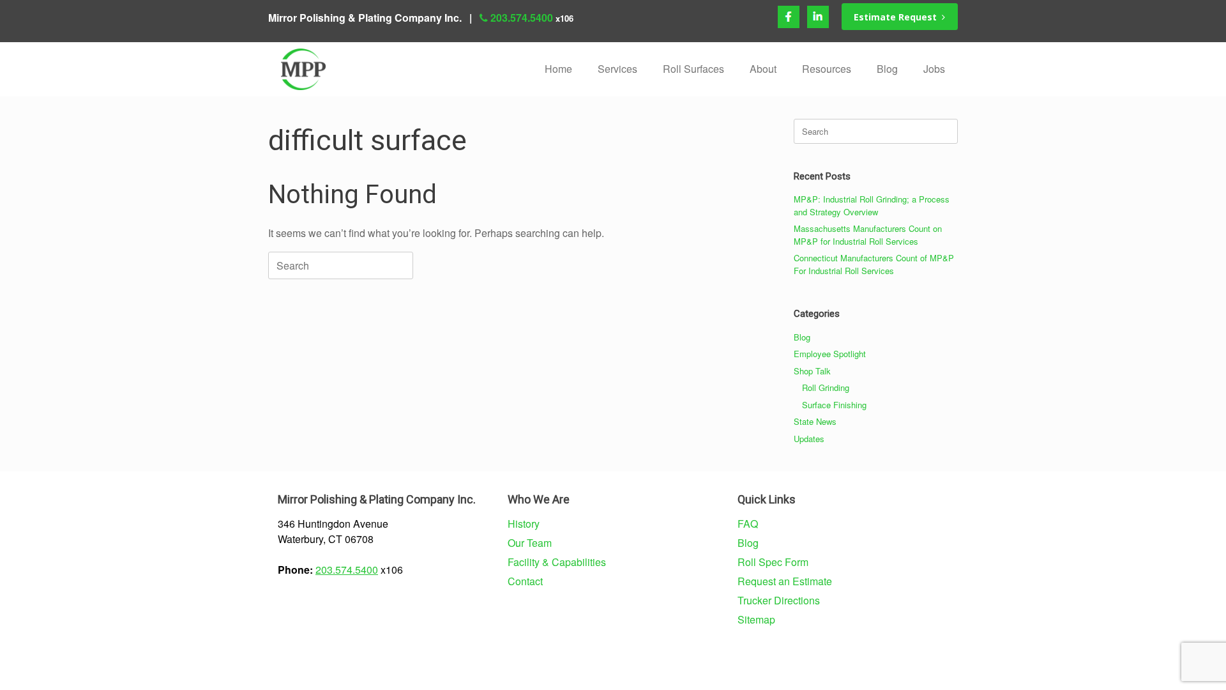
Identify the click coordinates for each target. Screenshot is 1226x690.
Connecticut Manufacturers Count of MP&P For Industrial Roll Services (874, 264)
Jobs (934, 68)
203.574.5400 (521, 17)
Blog (887, 68)
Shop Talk (812, 371)
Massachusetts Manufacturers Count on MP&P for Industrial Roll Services (868, 234)
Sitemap (756, 619)
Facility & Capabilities (557, 562)
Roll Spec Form (773, 562)
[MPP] (303, 69)
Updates (809, 439)
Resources (826, 68)
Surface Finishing (834, 405)
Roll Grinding (825, 387)
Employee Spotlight (830, 354)
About (763, 68)
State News (815, 421)
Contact (525, 581)
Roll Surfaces (693, 68)
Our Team (530, 542)
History (524, 523)
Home (558, 68)
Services (617, 68)
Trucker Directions (779, 600)
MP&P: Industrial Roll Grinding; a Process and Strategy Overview (872, 205)
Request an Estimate (785, 581)
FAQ (748, 523)
